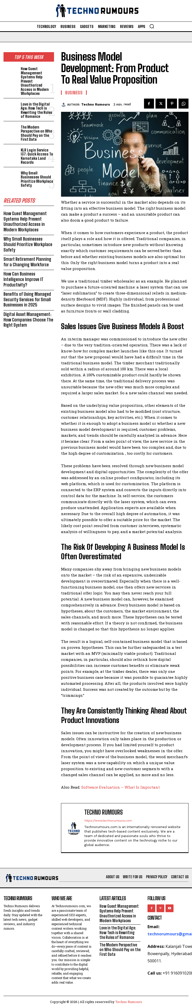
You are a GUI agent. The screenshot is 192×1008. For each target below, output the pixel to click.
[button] (152, 26)
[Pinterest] (172, 104)
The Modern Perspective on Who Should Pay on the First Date (36, 133)
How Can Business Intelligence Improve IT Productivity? (24, 279)
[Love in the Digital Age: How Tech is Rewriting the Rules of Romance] (11, 108)
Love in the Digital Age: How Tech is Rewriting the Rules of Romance (36, 110)
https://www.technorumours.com (108, 820)
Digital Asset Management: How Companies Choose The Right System (28, 319)
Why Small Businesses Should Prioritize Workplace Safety (37, 179)
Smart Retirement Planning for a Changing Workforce (27, 261)
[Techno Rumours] (64, 104)
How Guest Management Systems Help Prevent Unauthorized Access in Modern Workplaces (25, 221)
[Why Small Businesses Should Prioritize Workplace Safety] (11, 176)
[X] (161, 104)
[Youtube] (169, 908)
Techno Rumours (95, 104)
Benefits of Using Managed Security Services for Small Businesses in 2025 (27, 299)
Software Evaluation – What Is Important (120, 787)
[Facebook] (149, 104)
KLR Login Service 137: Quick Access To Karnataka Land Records (37, 156)
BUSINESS (73, 92)
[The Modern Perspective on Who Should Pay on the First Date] (11, 131)
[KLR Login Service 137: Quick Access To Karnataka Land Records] (11, 153)
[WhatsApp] (183, 104)
